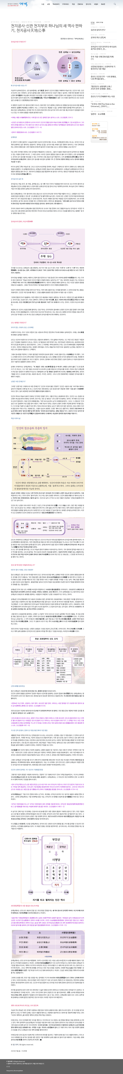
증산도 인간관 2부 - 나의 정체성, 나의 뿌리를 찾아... (103, 78)
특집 (73, 4)
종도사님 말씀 (94, 54)
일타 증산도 (94, 73)
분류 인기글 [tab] (99, 22)
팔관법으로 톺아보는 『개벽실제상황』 (32, 22)
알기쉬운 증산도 (15, 22)
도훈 (43, 4)
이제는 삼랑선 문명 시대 (97, 64)
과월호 (96, 4)
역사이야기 (56, 4)
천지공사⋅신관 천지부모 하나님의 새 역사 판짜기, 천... (103, 48)
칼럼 (92, 101)
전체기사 (80, 4)
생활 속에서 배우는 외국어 (98, 111)
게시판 (103, 4)
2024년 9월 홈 (15, 1051)
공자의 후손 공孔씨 (98, 38)
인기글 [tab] (93, 22)
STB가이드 (65, 4)
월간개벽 (15, 1045)
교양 (48, 4)
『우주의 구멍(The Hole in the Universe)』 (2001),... (103, 105)
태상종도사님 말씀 (96, 93)
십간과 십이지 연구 (98, 30)
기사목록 (24, 1051)
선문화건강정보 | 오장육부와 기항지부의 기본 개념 (103, 68)
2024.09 (47, 22)
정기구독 (88, 4)
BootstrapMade (18, 1071)
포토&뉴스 (93, 83)
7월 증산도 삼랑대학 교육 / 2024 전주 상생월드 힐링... (101, 87)
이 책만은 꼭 (94, 27)
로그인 (8, 1066)
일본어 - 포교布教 (98, 114)
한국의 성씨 (94, 34)
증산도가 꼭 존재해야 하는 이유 (103, 96)
